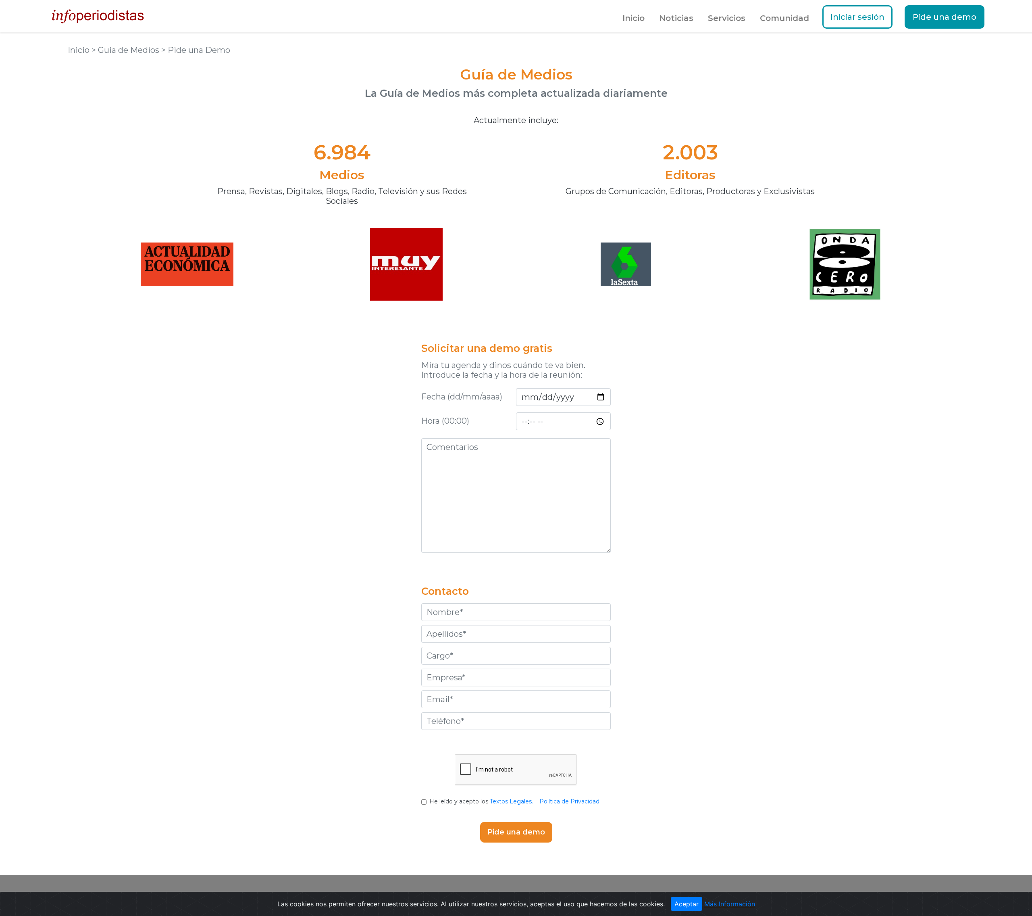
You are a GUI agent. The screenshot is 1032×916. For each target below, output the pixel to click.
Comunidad (784, 18)
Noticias (676, 18)
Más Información (729, 904)
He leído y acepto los (515, 801)
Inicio (633, 18)
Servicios (726, 18)
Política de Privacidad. (570, 801)
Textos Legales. (511, 801)
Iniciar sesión (857, 17)
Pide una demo (944, 17)
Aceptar (686, 904)
